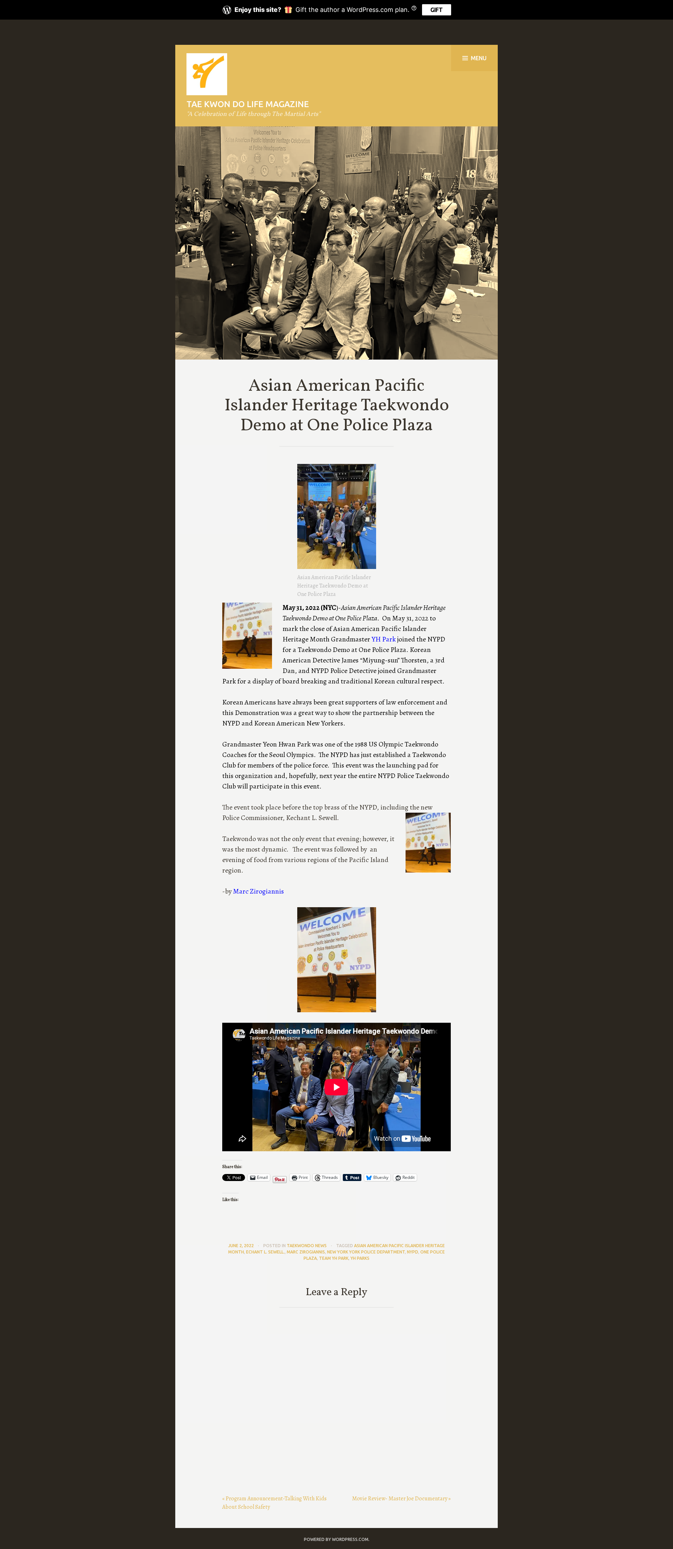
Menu (479, 58)
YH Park (384, 639)
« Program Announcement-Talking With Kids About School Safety (274, 1503)
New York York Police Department (366, 1252)
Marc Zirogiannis (258, 891)
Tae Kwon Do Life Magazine (247, 104)
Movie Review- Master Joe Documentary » (401, 1498)
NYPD (412, 1252)
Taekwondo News (307, 1245)
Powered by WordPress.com (336, 1539)
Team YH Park (333, 1258)
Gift (436, 10)
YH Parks (360, 1258)
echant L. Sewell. (265, 1252)
